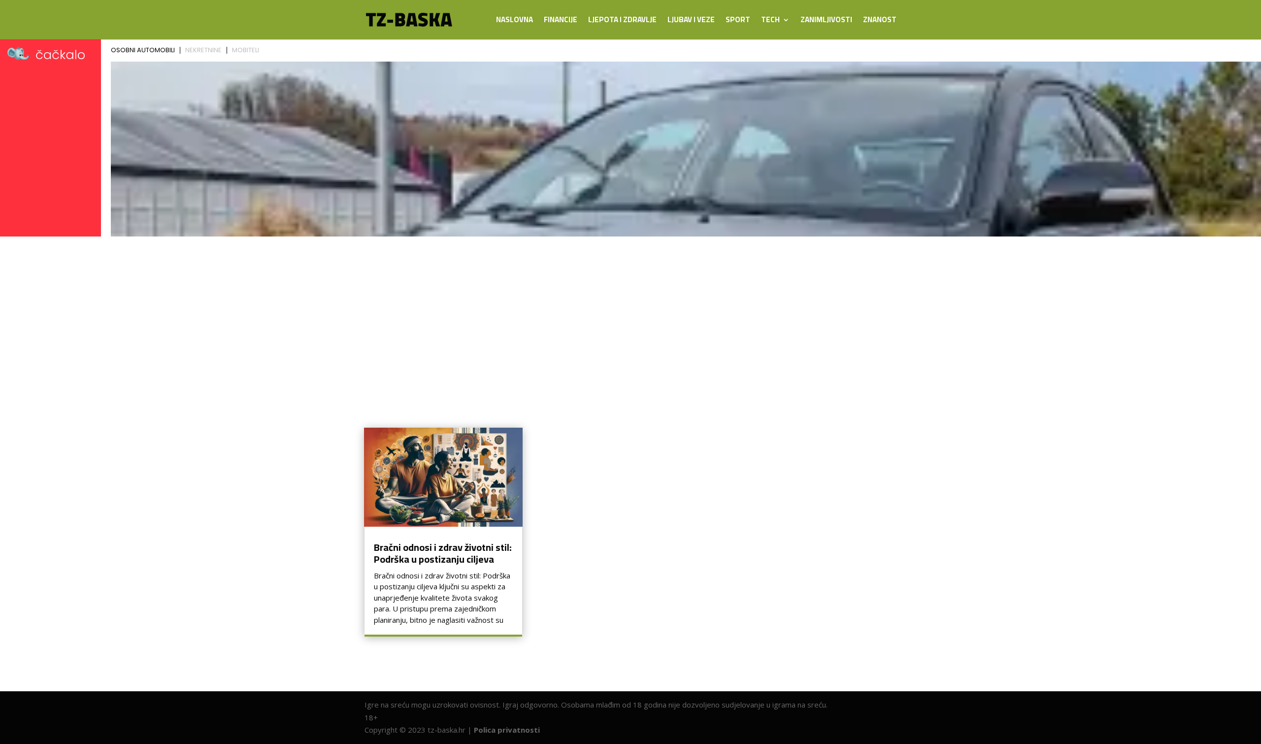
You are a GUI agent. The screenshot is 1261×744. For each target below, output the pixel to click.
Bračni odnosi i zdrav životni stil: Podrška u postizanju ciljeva (443, 553)
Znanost (879, 21)
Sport (738, 21)
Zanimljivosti (826, 21)
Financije (560, 21)
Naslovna (514, 21)
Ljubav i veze (691, 21)
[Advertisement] (630, 314)
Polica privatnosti (507, 730)
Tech (770, 21)
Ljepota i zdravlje (622, 21)
